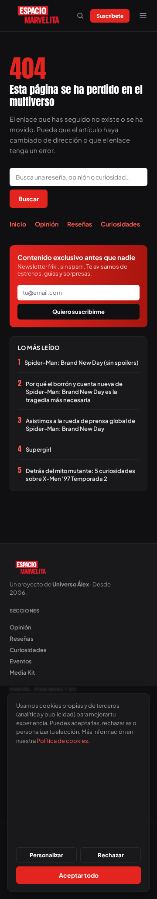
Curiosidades (120, 224)
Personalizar (46, 855)
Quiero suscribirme (78, 311)
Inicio (18, 224)
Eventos (21, 661)
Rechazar (111, 855)
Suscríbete (109, 16)
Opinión (46, 224)
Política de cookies (62, 740)
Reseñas (79, 224)
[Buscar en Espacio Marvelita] (80, 16)
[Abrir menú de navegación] (143, 15)
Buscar (28, 199)
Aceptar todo (79, 875)
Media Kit (22, 672)
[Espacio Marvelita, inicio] (39, 15)
